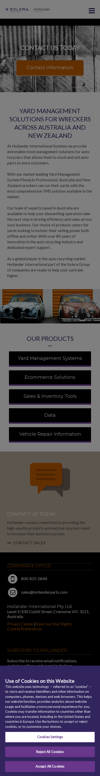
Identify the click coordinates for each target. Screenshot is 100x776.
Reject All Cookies (50, 752)
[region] (50, 721)
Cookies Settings (50, 737)
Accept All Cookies (50, 766)
